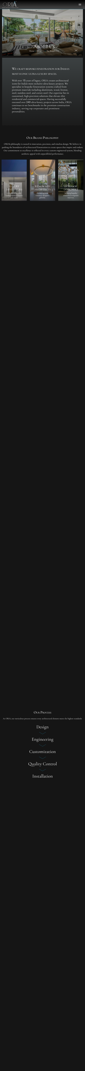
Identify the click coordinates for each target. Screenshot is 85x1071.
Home (31, 51)
